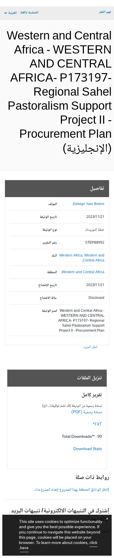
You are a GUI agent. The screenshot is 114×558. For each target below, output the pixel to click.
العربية (12, 13)
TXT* (97, 424)
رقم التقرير (50, 242)
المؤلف (52, 204)
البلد (54, 255)
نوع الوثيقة (49, 230)
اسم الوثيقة (49, 311)
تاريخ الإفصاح (47, 285)
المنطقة (52, 272)
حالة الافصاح (48, 298)
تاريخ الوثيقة (48, 217)
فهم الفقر (105, 12)
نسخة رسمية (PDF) (86, 412)
